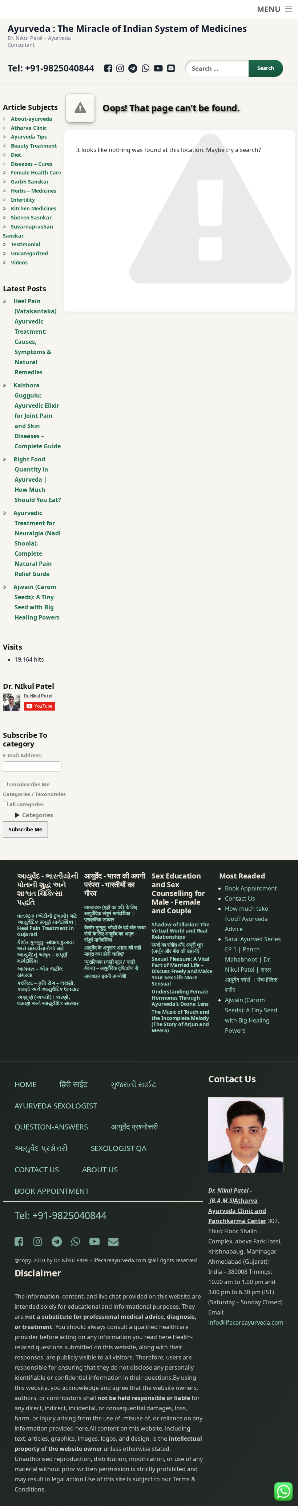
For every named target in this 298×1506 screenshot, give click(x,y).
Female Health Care (36, 172)
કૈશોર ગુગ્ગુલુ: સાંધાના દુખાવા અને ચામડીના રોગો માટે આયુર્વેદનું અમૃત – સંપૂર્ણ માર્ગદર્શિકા (45, 951)
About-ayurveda (31, 118)
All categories (26, 804)
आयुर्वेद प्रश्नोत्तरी (134, 1127)
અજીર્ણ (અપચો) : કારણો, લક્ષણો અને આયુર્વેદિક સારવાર (47, 1000)
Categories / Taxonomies (34, 794)
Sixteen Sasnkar (31, 217)
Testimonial (25, 244)
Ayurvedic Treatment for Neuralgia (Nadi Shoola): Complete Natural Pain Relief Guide (37, 543)
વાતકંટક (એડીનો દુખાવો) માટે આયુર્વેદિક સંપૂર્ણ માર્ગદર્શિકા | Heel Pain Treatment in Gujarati (47, 925)
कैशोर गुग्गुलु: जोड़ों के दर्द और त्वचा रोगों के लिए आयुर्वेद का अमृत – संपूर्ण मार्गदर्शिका (115, 933)
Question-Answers (51, 1127)
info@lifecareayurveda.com (245, 1322)
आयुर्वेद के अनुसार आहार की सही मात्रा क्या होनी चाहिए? (112, 950)
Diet (16, 154)
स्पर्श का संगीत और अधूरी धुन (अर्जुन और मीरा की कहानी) (177, 947)
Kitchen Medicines (33, 208)
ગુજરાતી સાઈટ (133, 1084)
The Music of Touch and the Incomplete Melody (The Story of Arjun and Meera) (180, 1021)
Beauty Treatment (34, 145)
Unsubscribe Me (28, 784)
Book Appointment (251, 888)
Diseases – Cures (31, 163)
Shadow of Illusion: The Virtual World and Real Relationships (180, 930)
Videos (19, 262)
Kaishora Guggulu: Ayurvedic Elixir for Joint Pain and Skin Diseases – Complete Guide (37, 415)
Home (26, 1084)
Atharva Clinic (29, 127)
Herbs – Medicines (33, 190)
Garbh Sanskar (30, 181)
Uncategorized (29, 253)
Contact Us (240, 898)
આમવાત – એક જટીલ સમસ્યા (40, 971)
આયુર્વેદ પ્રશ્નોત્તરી (41, 1148)
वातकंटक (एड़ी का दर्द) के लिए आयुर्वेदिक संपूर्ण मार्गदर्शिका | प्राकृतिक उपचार (110, 913)
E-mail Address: (22, 755)
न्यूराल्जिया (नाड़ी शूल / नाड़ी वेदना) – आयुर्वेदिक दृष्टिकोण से (111, 964)
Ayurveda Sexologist (56, 1105)
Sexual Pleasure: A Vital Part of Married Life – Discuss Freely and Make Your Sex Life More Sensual (182, 971)
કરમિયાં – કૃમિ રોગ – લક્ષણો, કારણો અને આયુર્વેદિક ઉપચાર (47, 985)
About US (100, 1169)
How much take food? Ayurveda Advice (246, 919)
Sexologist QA (119, 1148)
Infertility (23, 199)
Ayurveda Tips (29, 136)
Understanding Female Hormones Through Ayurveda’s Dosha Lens (180, 997)
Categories (37, 815)
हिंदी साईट (73, 1084)
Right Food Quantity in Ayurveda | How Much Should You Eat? (37, 479)
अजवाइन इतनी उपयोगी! (105, 975)
